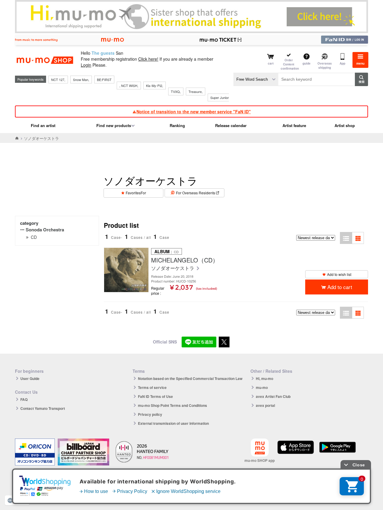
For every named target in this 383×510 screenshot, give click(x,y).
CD (34, 237)
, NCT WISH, (128, 85)
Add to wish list (339, 274)
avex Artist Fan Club (273, 396)
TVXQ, (176, 91)
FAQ (24, 399)
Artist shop (345, 125)
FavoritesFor (136, 192)
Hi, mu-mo (264, 378)
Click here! (148, 59)
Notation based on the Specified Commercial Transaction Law (190, 378)
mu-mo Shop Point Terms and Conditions (172, 405)
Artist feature (294, 125)
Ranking (177, 125)
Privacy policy (150, 414)
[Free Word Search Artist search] (255, 79)
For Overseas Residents (195, 192)
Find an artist (43, 125)
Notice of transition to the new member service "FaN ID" (193, 111)
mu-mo (262, 387)
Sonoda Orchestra (45, 229)
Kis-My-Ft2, (154, 85)
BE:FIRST (104, 79)
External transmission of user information (173, 423)
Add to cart (339, 287)
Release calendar (231, 125)
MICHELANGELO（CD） (184, 260)
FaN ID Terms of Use (155, 396)
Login (86, 65)
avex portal (265, 405)
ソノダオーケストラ (173, 268)
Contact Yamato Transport (42, 408)
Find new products (113, 125)
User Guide (29, 378)
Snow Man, (81, 79)
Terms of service (152, 387)
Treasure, (196, 91)
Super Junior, (220, 97)
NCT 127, (58, 79)
